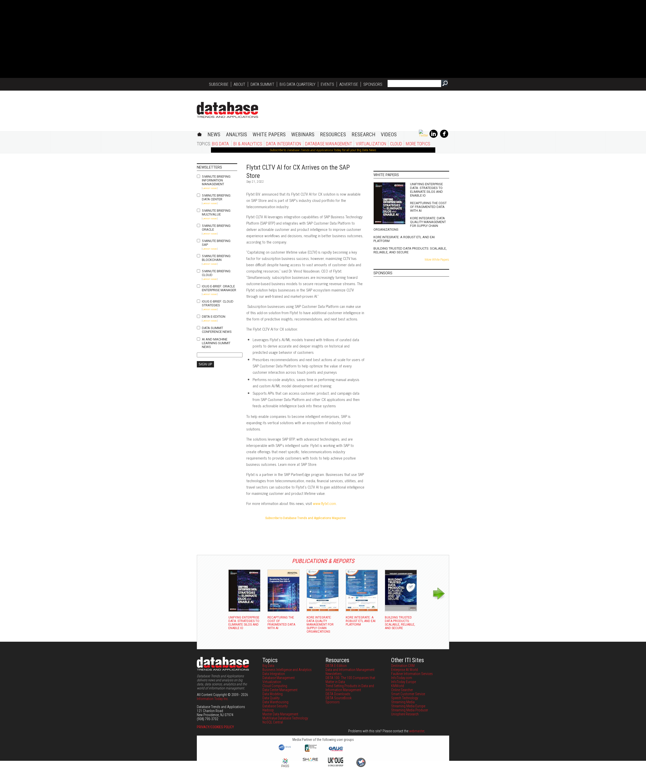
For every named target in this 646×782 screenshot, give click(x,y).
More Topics (418, 143)
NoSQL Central (272, 722)
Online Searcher (402, 690)
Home (199, 133)
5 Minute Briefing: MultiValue (216, 212)
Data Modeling (272, 694)
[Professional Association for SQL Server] (285, 768)
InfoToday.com (401, 678)
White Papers (269, 134)
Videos (389, 134)
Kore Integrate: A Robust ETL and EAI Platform (404, 239)
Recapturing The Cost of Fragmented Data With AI (428, 206)
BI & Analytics (247, 143)
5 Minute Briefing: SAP (216, 243)
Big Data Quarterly (297, 84)
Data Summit (262, 84)
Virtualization (371, 143)
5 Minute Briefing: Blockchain (216, 258)
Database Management (328, 143)
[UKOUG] (335, 765)
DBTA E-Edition (213, 316)
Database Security (275, 706)
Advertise (348, 84)
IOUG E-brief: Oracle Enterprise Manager (219, 288)
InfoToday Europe (403, 682)
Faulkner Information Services (412, 674)
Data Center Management (280, 690)
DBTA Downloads (338, 694)
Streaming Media (403, 702)
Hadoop (268, 710)
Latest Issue (210, 188)
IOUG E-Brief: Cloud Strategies (217, 303)
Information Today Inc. (212, 699)
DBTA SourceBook (339, 698)
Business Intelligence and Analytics (287, 670)
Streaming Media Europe (408, 706)
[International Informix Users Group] (310, 751)
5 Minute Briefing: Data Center (216, 197)
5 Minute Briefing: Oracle (216, 227)
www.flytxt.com (324, 503)
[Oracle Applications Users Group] (336, 751)
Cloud (396, 143)
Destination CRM (403, 666)
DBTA (227, 110)
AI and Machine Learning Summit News (216, 343)
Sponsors (372, 84)
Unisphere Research (405, 714)
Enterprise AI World (404, 670)
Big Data (220, 143)
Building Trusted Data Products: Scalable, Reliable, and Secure (410, 250)
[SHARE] (310, 761)
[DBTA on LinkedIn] (433, 137)
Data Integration (283, 143)
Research (363, 134)
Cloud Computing (274, 686)
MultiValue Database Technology (285, 718)
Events (327, 84)
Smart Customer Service (408, 694)
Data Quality (271, 698)
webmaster (416, 731)
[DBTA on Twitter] (423, 135)
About (239, 84)
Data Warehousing (275, 702)
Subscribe (218, 84)
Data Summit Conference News (217, 330)
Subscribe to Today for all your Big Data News (323, 150)
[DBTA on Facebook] (444, 137)
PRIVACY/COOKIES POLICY (215, 727)
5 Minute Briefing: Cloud (216, 273)
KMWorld (397, 686)
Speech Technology (404, 698)
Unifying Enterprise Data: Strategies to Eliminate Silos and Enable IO (426, 189)
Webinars (302, 134)
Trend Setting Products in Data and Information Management (350, 688)
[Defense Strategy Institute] (361, 766)
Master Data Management (280, 714)
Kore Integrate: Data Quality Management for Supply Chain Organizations (409, 223)
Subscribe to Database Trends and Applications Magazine (305, 518)
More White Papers (437, 259)
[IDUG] (285, 750)
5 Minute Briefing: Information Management (216, 180)
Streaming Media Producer (409, 710)
